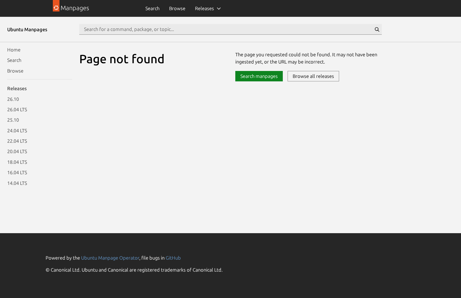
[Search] (377, 29)
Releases (204, 8)
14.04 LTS (17, 183)
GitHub (173, 257)
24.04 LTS (17, 130)
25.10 (13, 119)
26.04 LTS (17, 109)
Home (14, 49)
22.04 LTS (17, 141)
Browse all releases (313, 76)
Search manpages (259, 76)
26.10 (13, 99)
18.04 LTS (17, 162)
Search (152, 8)
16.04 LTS (17, 172)
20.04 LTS (17, 151)
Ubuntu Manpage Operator (110, 257)
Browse (177, 8)
